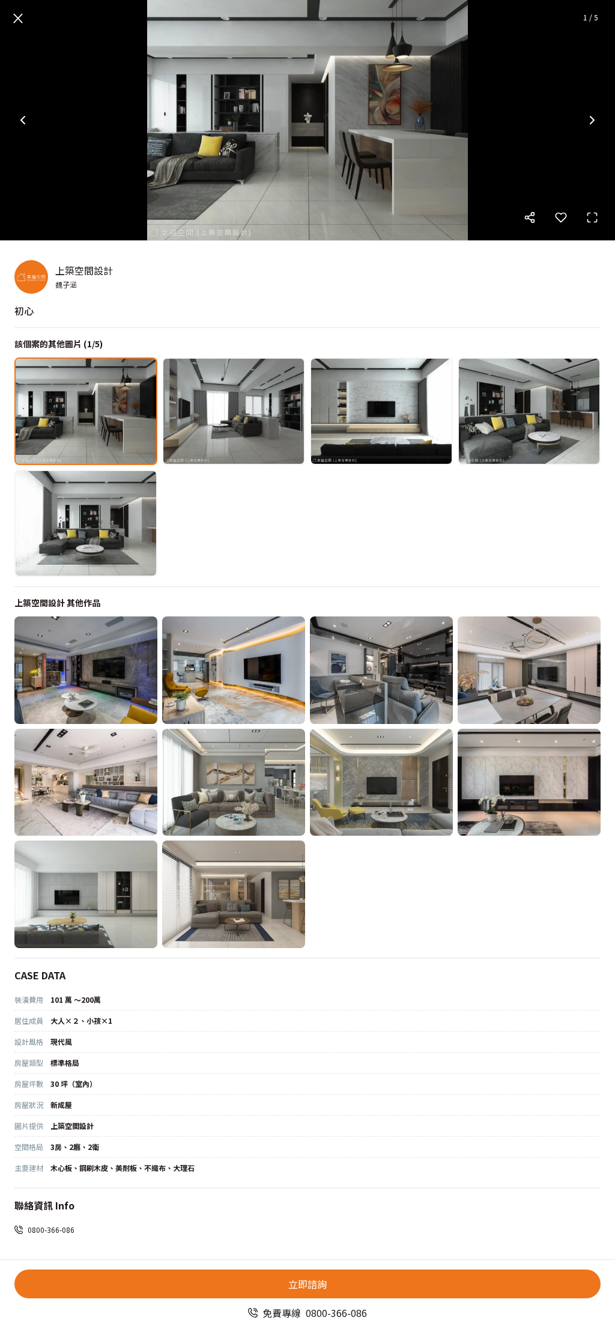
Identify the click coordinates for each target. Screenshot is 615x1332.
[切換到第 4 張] (529, 411)
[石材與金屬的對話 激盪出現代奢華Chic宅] (381, 782)
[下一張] (592, 120)
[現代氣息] (233, 894)
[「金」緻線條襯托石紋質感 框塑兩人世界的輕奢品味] (233, 782)
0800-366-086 (51, 1229)
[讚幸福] (85, 894)
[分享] (530, 217)
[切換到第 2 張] (233, 411)
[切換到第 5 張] (85, 523)
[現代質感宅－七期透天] (529, 670)
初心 (24, 310)
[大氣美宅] (85, 782)
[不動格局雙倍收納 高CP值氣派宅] (529, 782)
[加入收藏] (561, 217)
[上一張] (23, 120)
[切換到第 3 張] (381, 411)
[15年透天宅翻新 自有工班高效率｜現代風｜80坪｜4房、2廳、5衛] (381, 670)
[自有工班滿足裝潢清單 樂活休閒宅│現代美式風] (85, 670)
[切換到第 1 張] (85, 411)
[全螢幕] (592, 217)
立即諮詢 (307, 1284)
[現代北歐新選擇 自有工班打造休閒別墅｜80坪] (233, 670)
